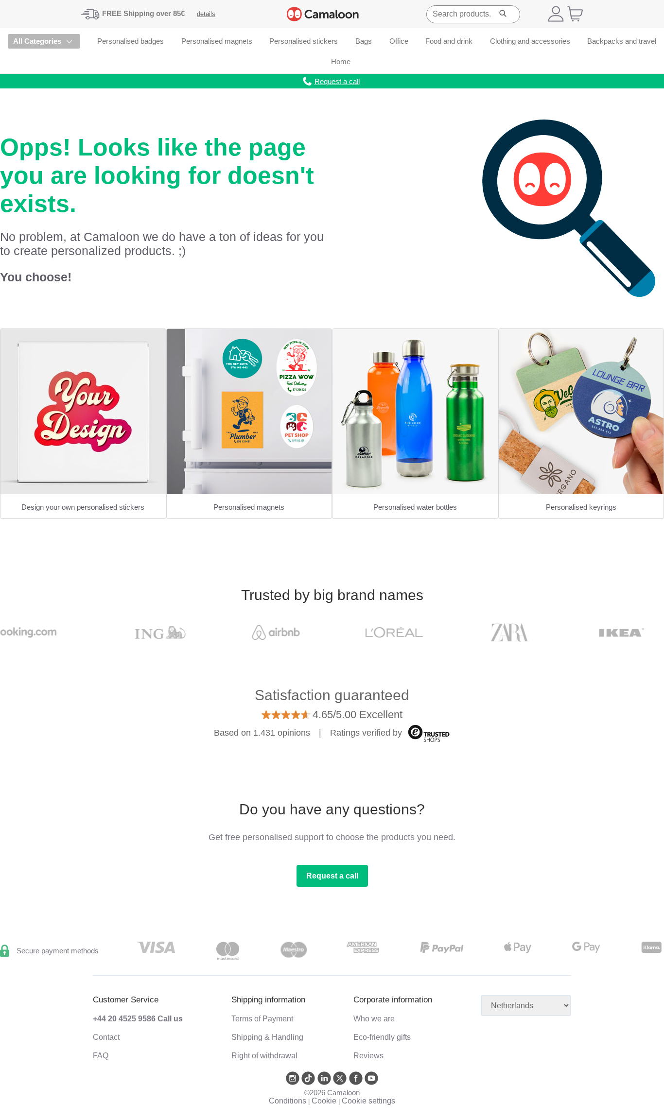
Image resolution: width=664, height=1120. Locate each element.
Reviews (368, 1055)
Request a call (332, 876)
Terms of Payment (262, 1019)
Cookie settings (368, 1101)
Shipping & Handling (267, 1037)
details (206, 13)
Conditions (287, 1101)
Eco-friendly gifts (382, 1037)
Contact (106, 1037)
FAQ (100, 1055)
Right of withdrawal (264, 1055)
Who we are (374, 1019)
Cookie (324, 1101)
